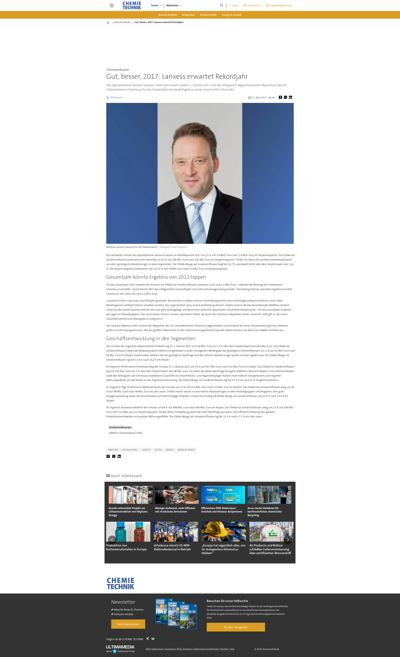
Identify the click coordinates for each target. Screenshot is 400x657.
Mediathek (172, 5)
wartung (113, 450)
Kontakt (224, 648)
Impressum (170, 648)
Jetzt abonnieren (128, 624)
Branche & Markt (168, 14)
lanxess (146, 450)
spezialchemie (130, 450)
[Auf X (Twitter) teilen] (286, 97)
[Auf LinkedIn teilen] (291, 97)
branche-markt (186, 450)
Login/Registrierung (281, 5)
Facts (232, 648)
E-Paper (234, 5)
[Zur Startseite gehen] (131, 5)
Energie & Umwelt (232, 14)
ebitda (158, 450)
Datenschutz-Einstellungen (206, 648)
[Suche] (221, 5)
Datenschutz (157, 648)
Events (154, 5)
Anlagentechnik (208, 14)
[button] (112, 540)
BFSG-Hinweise (184, 648)
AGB (148, 648)
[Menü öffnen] (112, 5)
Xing (148, 638)
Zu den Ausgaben (236, 627)
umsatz (170, 450)
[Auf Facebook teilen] (281, 97)
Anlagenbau (188, 14)
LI (153, 638)
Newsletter (254, 5)
